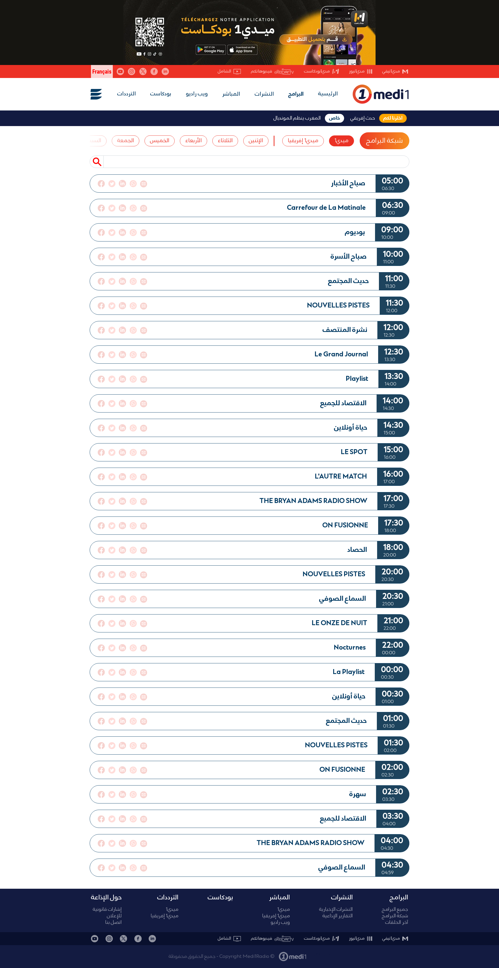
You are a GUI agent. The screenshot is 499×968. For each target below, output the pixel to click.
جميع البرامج (395, 909)
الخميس (159, 140)
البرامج (296, 94)
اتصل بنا (113, 922)
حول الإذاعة (106, 897)
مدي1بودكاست (317, 71)
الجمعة (125, 140)
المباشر (231, 94)
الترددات (126, 94)
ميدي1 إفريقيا (303, 140)
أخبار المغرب (320, 954)
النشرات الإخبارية (336, 909)
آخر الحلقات (396, 922)
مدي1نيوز (357, 71)
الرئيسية (328, 94)
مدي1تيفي (391, 71)
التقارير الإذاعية (338, 916)
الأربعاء (193, 140)
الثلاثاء (225, 140)
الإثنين (256, 140)
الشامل (224, 71)
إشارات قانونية (107, 909)
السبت (93, 140)
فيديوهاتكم (261, 71)
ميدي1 (341, 140)
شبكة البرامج (384, 140)
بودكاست (160, 94)
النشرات (264, 94)
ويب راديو (197, 94)
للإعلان (114, 916)
